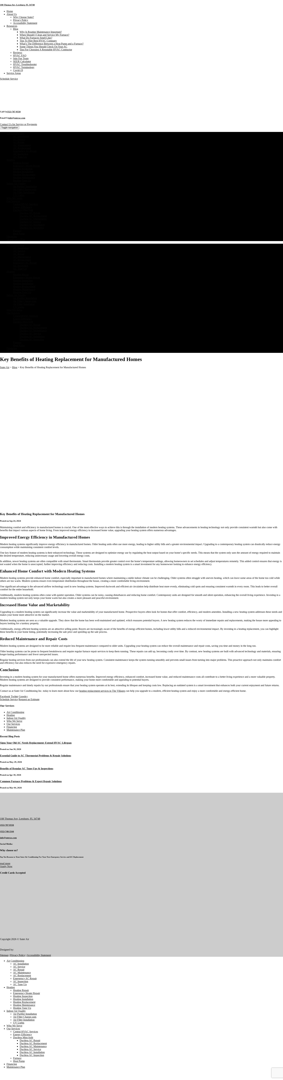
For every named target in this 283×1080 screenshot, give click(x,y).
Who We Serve (14, 198)
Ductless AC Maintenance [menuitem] (33, 1046)
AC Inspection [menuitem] (20, 981)
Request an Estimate (29, 699)
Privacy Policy (20, 20)
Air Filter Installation (24, 192)
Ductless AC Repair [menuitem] (30, 1040)
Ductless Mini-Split (23, 210)
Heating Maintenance (24, 177)
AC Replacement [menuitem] (22, 975)
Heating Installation (23, 171)
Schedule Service (9, 699)
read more (5, 863)
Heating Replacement (24, 174)
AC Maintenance (22, 145)
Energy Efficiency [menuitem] (22, 1034)
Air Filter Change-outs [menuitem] (24, 1016)
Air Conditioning (15, 133)
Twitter (14, 696)
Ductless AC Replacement (33, 216)
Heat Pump (19, 233)
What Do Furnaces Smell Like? (36, 37)
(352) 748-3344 (7, 831)
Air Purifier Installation (25, 186)
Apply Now (6, 866)
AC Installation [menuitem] (21, 963)
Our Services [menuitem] (13, 1028)
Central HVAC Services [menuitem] (25, 1031)
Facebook (5, 696)
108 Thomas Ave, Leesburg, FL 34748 (17, 5)
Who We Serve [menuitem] (14, 1025)
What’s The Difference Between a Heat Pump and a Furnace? (52, 43)
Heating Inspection (23, 168)
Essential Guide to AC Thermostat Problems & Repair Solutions (35, 755)
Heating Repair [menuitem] (21, 990)
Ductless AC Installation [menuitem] (32, 1052)
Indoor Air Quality (16, 183)
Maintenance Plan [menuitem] (16, 1067)
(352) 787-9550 (14, 111)
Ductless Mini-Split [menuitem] (23, 1037)
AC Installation (21, 136)
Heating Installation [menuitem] (23, 999)
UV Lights (18, 195)
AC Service (19, 139)
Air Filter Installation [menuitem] (24, 1019)
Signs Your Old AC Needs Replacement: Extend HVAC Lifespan (36, 742)
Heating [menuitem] (11, 987)
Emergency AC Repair (25, 151)
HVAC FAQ (19, 55)
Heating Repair (21, 162)
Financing (12, 236)
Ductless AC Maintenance (33, 218)
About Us (12, 14)
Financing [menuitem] (12, 1064)
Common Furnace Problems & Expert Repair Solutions (31, 781)
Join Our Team (20, 58)
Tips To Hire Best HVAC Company (38, 40)
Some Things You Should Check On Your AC (43, 46)
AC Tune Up (20, 157)
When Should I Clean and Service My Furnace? (44, 34)
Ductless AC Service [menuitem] (30, 1049)
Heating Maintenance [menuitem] (24, 1005)
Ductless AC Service (30, 221)
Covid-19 (18, 70)
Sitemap (4, 955)
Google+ (23, 696)
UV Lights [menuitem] (18, 1022)
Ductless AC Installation (32, 224)
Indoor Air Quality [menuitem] (16, 1011)
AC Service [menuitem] (19, 966)
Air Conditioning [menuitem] (15, 960)
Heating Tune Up (22, 180)
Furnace (17, 230)
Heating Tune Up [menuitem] (22, 1008)
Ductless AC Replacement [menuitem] (33, 1043)
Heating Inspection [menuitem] (23, 996)
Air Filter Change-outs (24, 189)
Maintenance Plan (16, 239)
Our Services (13, 201)
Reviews (17, 52)
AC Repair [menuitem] (18, 969)
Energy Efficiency (22, 207)
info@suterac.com (17, 118)
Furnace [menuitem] (17, 1058)
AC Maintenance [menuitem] (22, 972)
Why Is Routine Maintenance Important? (41, 31)
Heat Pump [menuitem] (19, 1061)
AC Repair (18, 142)
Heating (11, 159)
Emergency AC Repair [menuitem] (25, 978)
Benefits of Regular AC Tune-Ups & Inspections (26, 768)
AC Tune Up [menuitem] (20, 984)
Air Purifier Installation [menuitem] (25, 1013)
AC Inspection (20, 154)
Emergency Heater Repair (26, 165)
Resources (12, 26)
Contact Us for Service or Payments (18, 124)
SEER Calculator (22, 61)
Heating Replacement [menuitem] (24, 1002)
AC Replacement (22, 148)
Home (10, 11)
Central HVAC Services (25, 204)
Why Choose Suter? (23, 17)
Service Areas (14, 73)
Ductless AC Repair (30, 213)
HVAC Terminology (23, 67)
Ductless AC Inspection (32, 227)
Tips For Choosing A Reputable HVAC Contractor (46, 49)
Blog (15, 29)
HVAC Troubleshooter (25, 64)
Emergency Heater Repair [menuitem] (26, 993)
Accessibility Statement (25, 23)
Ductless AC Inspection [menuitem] (32, 1055)
